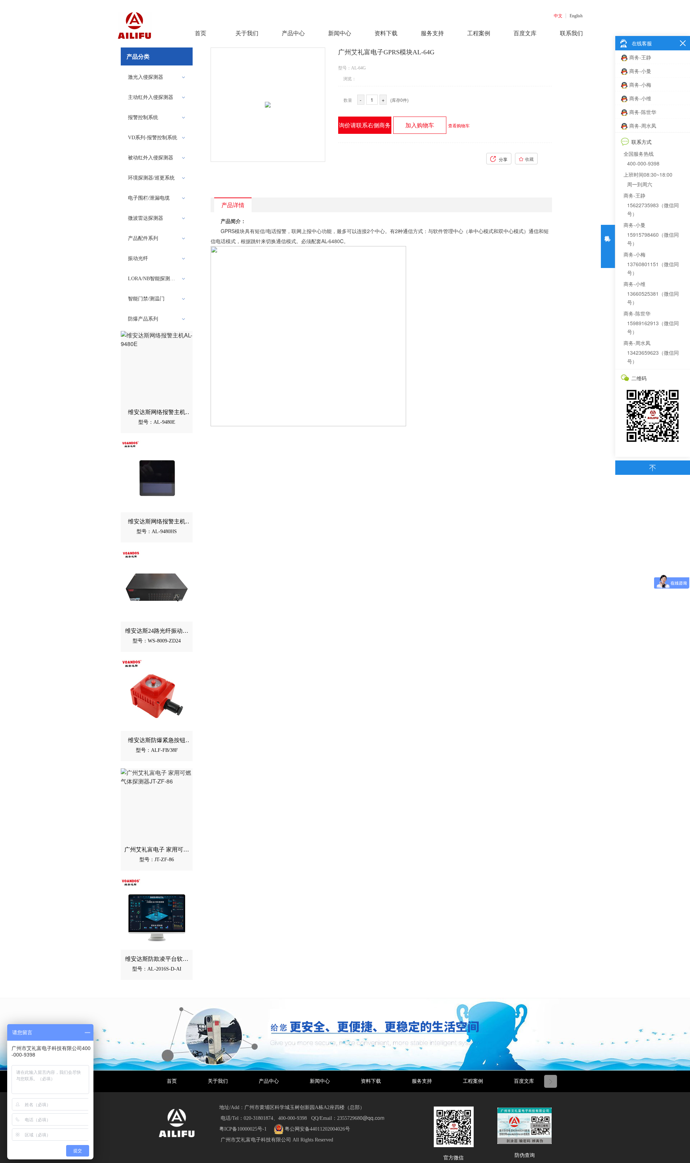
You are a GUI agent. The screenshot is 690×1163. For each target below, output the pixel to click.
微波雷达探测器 (145, 218)
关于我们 (218, 1081)
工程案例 (473, 1081)
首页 (172, 1081)
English (576, 15)
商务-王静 (640, 57)
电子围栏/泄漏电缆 (149, 198)
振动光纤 (138, 258)
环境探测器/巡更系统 (151, 178)
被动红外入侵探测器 (150, 157)
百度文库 (524, 1081)
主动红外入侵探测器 (150, 97)
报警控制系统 (143, 117)
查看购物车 (459, 125)
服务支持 (422, 1081)
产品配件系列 (143, 238)
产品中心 (269, 1081)
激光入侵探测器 (145, 77)
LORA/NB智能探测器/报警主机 (154, 278)
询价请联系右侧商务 (365, 125)
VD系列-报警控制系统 (152, 137)
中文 (558, 15)
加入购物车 (419, 125)
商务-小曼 (640, 70)
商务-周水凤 (642, 125)
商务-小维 (640, 98)
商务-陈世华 (642, 111)
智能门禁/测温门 (146, 298)
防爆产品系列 (143, 319)
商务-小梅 (640, 84)
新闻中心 (320, 1081)
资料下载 (371, 1081)
